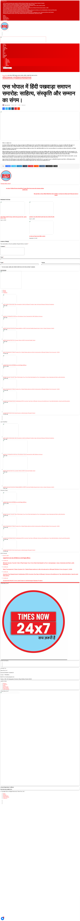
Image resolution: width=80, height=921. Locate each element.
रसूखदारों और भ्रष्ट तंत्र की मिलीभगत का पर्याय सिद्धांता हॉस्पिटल (15, 365)
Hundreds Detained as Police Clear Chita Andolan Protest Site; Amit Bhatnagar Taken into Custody (22, 13)
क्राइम (4, 53)
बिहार (6, 63)
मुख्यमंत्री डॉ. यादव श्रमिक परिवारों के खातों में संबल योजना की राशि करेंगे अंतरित (41, 216)
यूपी (6, 58)
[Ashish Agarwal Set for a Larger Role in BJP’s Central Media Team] (10, 339)
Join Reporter (5, 17)
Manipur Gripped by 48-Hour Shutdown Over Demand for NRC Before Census (19, 4)
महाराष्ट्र (7, 59)
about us (4, 16)
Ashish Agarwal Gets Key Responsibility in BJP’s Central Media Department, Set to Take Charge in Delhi (24, 5)
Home (4, 15)
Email (2, 262)
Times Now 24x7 (7, 105)
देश (3, 46)
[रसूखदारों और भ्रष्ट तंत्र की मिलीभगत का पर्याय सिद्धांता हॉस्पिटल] (10, 364)
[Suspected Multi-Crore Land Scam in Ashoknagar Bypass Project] (10, 411)
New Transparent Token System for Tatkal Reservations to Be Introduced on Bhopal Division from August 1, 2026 (25, 7)
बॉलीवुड (4, 56)
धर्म (3, 54)
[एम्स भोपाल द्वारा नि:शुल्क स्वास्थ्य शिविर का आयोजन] (41, 234)
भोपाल (5, 77)
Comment (2, 246)
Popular (4, 291)
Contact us (5, 19)
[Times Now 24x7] (4, 30)
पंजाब (6, 64)
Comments (5, 292)
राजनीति (4, 47)
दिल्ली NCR (8, 62)
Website (43, 262)
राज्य (4, 57)
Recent (4, 290)
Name (2, 257)
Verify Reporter (6, 18)
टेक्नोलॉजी (5, 55)
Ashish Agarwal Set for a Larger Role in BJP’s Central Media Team (16, 6)
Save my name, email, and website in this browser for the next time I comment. (18, 266)
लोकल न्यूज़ (5, 48)
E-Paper (4, 66)
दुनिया (4, 49)
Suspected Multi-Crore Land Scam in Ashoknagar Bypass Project (16, 8)
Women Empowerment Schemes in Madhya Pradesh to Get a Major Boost (17, 11)
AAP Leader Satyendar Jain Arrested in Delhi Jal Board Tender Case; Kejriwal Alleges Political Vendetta (23, 3)
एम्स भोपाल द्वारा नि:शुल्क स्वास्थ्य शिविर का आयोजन (37, 236)
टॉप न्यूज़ (4, 45)
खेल (3, 50)
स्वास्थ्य (6, 75)
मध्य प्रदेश (7, 60)
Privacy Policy (6, 687)
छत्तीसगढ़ (7, 65)
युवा (3, 51)
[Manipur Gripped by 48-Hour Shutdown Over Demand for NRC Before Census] (10, 315)
